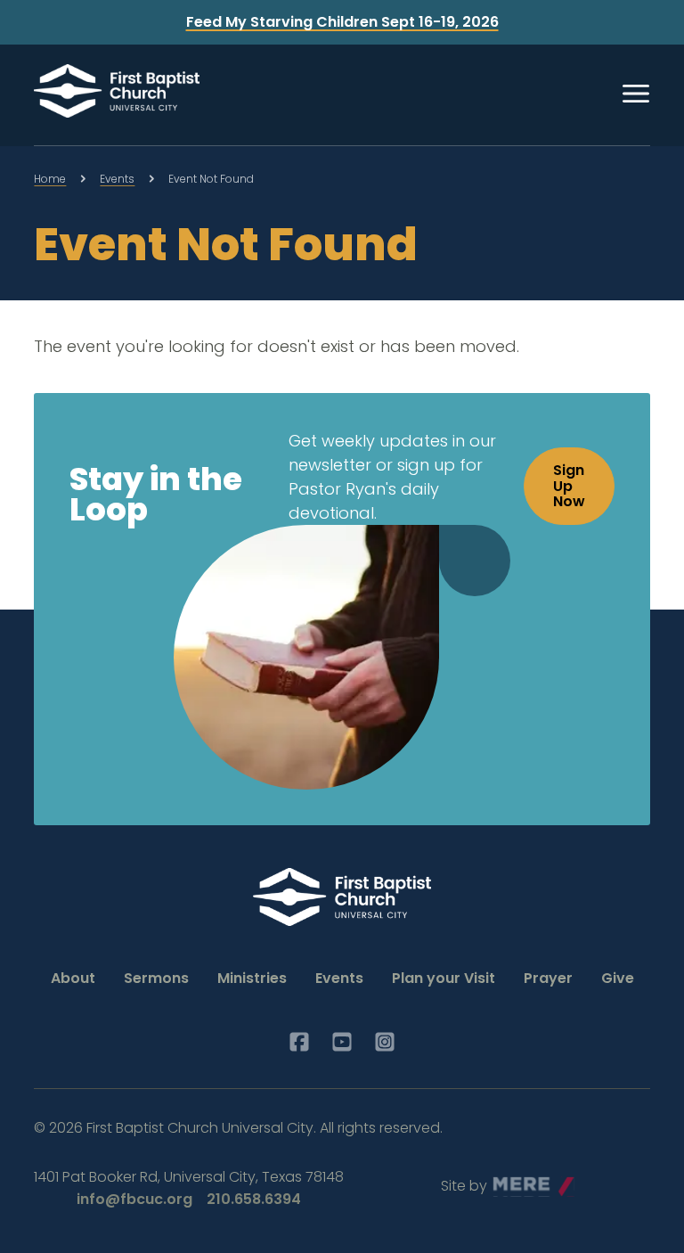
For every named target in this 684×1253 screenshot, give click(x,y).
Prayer (548, 978)
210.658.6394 (254, 1199)
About (73, 978)
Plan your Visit (443, 978)
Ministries (252, 978)
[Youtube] (342, 1041)
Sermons (156, 978)
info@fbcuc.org (134, 1199)
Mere (511, 1181)
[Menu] (636, 93)
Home (50, 178)
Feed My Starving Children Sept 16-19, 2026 (342, 22)
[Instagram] (384, 1041)
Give (617, 978)
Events (117, 178)
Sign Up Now (569, 486)
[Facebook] (299, 1041)
